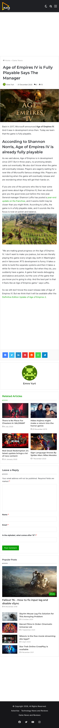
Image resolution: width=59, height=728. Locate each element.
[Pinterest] (25, 355)
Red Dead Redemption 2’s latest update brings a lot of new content (15, 453)
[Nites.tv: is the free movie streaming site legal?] (9, 639)
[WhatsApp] (38, 355)
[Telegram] (44, 355)
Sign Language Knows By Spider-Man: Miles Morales (44, 453)
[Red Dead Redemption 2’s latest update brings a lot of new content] (15, 440)
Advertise (15, 711)
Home (7, 60)
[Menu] (55, 7)
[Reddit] (31, 355)
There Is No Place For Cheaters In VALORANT (13, 421)
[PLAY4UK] (8, 6)
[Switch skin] (46, 7)
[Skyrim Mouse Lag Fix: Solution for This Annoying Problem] (9, 616)
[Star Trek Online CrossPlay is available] (9, 649)
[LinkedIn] (18, 355)
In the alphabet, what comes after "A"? (19, 535)
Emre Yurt (10, 85)
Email (5, 525)
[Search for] (50, 7)
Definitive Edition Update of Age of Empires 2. (24, 297)
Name (5, 514)
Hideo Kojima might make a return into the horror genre (42, 423)
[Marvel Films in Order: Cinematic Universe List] (9, 628)
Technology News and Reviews (34, 711)
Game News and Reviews (29, 715)
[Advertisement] (29, 34)
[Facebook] (5, 355)
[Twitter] (12, 355)
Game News (17, 60)
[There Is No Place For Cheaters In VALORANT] (15, 410)
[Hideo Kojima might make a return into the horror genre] (44, 410)
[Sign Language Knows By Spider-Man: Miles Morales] (44, 441)
